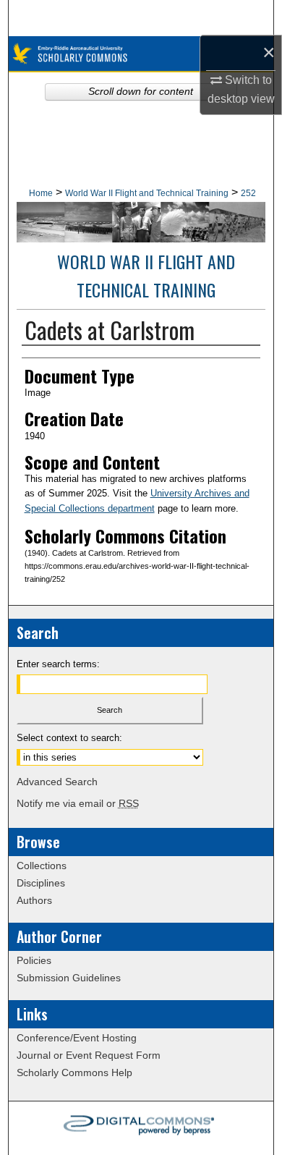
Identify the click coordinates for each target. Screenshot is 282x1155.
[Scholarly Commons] (141, 54)
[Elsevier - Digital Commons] (141, 1128)
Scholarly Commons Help (74, 1072)
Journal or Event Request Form (89, 1055)
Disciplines (41, 883)
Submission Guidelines (69, 977)
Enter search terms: (58, 664)
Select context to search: (69, 737)
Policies (34, 960)
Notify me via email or (78, 803)
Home (41, 193)
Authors (34, 900)
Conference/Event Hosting (77, 1038)
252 (248, 193)
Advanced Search (57, 781)
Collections (42, 865)
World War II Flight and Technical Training (146, 193)
